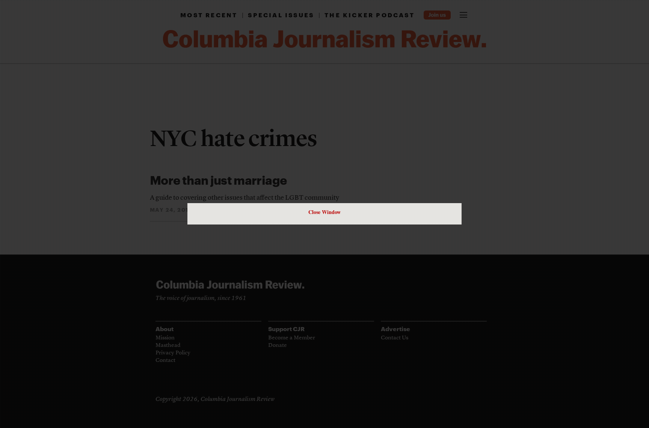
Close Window (324, 212)
